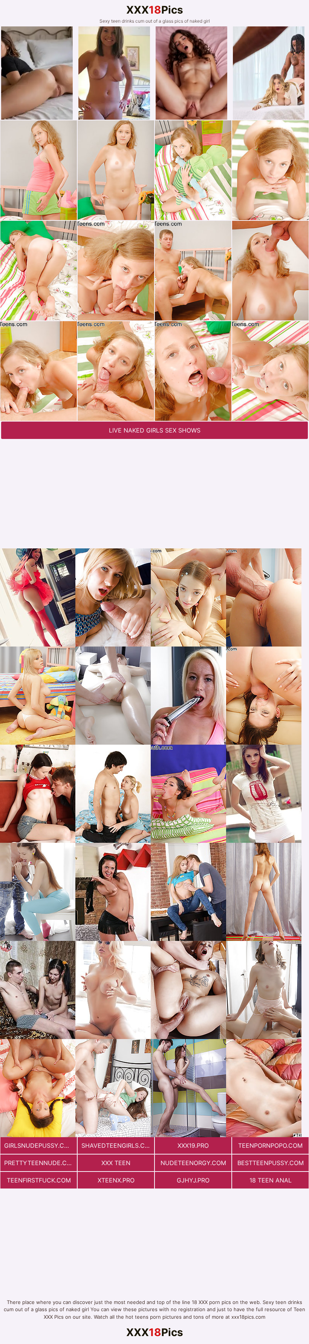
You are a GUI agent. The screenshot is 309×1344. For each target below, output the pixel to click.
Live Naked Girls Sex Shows (154, 430)
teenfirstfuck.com (39, 1180)
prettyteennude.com (40, 1163)
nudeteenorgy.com (193, 1163)
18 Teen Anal (270, 1180)
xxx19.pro (193, 1145)
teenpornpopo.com (270, 1145)
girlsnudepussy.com (39, 1145)
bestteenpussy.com (270, 1163)
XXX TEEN (115, 1163)
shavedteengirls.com (117, 1145)
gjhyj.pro (193, 1180)
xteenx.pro (116, 1180)
